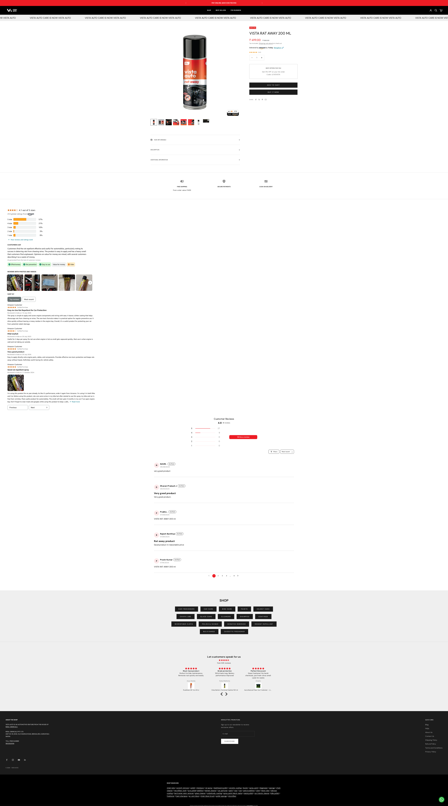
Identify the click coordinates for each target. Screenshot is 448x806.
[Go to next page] (238, 575)
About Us (428, 732)
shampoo (200, 788)
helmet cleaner (210, 791)
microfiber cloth (180, 791)
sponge (272, 788)
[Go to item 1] (153, 122)
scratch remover (182, 788)
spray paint (253, 788)
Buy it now (273, 92)
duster (245, 788)
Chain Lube (185, 617)
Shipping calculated (266, 43)
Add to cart (273, 85)
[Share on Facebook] (256, 100)
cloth (258, 791)
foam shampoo (181, 796)
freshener (170, 796)
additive (200, 791)
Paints (244, 609)
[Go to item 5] (183, 122)
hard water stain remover (184, 793)
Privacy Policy (430, 752)
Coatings (263, 617)
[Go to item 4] (176, 122)
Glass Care (206, 617)
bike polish (275, 793)
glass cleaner (200, 793)
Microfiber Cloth (184, 624)
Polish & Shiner (210, 624)
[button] (205, 428)
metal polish (248, 793)
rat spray (208, 788)
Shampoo (244, 617)
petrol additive (249, 791)
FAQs (427, 728)
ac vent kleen (194, 796)
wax (235, 791)
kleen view (265, 791)
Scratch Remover (237, 624)
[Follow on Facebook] (7, 760)
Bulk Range (209, 632)
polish (193, 788)
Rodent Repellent (264, 624)
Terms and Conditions (433, 748)
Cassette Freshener (234, 632)
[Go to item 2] (161, 122)
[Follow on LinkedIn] (25, 760)
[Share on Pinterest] (262, 100)
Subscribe (229, 741)
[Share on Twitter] (259, 100)
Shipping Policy (431, 740)
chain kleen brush (208, 796)
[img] (224, 660)
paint (231, 791)
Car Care (208, 609)
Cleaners (226, 617)
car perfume (223, 791)
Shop (209, 10)
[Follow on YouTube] (19, 760)
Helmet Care (263, 609)
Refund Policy (430, 744)
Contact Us (429, 736)
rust (240, 791)
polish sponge (221, 796)
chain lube (171, 788)
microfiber (232, 796)
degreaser (264, 788)
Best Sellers (221, 10)
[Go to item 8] (206, 121)
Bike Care (227, 609)
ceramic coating (235, 788)
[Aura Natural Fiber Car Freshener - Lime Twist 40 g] (191, 686)
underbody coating (214, 793)
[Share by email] (266, 100)
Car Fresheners (186, 609)
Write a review (243, 437)
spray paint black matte (232, 793)
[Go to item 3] (168, 122)
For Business (236, 10)
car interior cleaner (261, 793)
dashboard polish (220, 788)
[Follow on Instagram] (13, 760)
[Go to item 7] (198, 122)
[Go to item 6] (191, 122)
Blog (427, 725)
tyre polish (192, 791)
